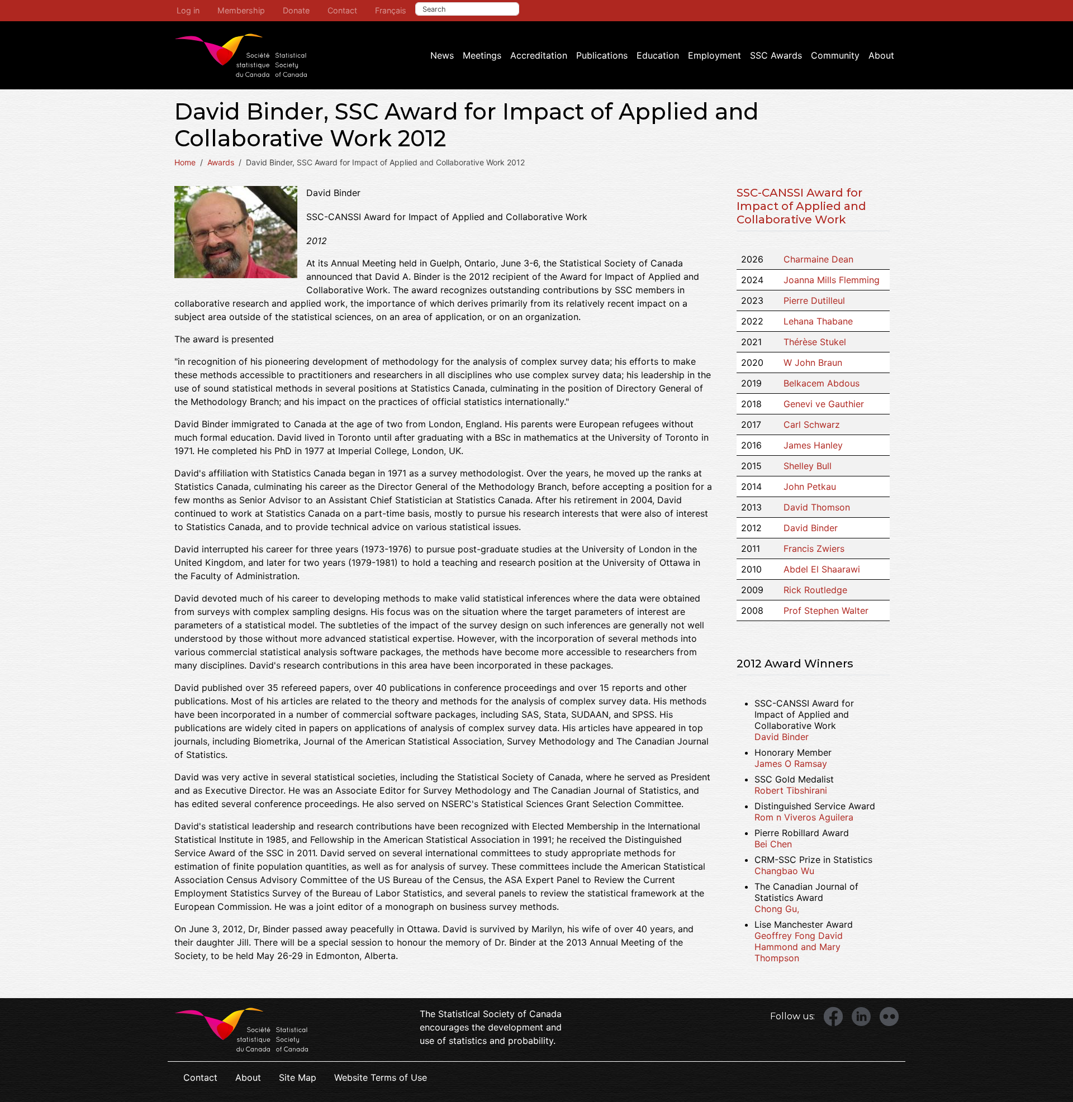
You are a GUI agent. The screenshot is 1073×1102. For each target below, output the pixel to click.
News (442, 55)
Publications (602, 55)
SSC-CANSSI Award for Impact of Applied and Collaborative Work (801, 206)
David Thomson (817, 507)
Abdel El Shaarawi (822, 569)
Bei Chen (773, 844)
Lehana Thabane (818, 321)
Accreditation (538, 55)
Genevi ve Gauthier (824, 403)
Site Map (297, 1077)
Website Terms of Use (380, 1077)
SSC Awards (776, 55)
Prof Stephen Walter (826, 610)
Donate (296, 10)
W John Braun (813, 362)
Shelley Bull (808, 465)
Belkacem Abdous (822, 383)
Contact (342, 10)
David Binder (811, 527)
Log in (188, 10)
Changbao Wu (784, 870)
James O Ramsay (790, 763)
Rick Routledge (815, 589)
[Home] (240, 55)
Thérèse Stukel (815, 341)
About (881, 55)
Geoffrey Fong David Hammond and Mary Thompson (798, 946)
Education (658, 55)
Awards (220, 162)
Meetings (482, 55)
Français (390, 10)
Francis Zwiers (814, 548)
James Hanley (813, 445)
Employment (714, 55)
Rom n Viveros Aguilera (803, 817)
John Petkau (810, 486)
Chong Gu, (776, 908)
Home (185, 162)
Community (835, 55)
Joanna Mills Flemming (832, 279)
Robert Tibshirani (790, 790)
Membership (241, 10)
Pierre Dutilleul (814, 300)
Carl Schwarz (812, 424)
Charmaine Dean (818, 259)
